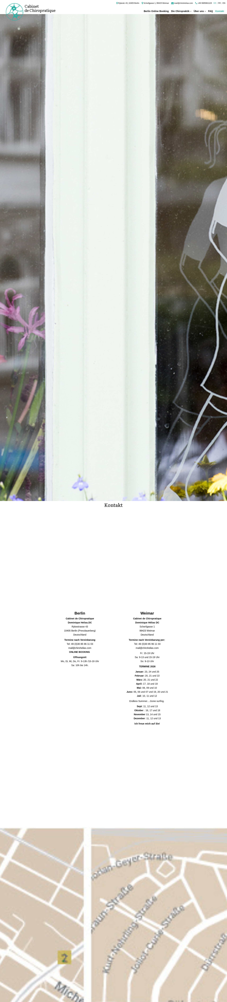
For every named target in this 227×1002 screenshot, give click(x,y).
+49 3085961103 (204, 3)
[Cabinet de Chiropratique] (13, 6)
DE (215, 3)
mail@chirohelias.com (183, 3)
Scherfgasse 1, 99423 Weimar (156, 3)
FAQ (210, 11)
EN (224, 3)
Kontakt (219, 11)
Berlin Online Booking (156, 11)
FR (219, 3)
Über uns (199, 11)
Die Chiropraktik (180, 11)
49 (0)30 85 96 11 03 (82, 644)
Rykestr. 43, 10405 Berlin (128, 3)
